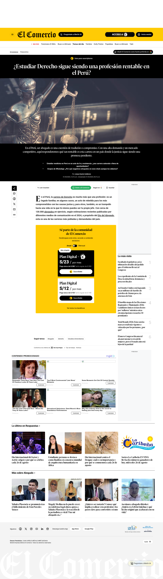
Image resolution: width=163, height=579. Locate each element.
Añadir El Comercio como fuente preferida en (133, 52)
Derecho (61, 339)
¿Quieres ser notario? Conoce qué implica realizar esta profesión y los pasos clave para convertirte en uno (101, 507)
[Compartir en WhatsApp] (14, 193)
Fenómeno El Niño (48, 44)
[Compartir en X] (14, 204)
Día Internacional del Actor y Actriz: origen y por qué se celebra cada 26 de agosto (28, 460)
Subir (146, 542)
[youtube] (36, 529)
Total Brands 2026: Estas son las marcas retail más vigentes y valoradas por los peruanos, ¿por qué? (131, 325)
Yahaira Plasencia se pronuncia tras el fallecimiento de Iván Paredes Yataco (28, 507)
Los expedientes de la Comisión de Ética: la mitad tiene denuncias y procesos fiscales (132, 279)
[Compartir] (14, 188)
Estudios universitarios (76, 339)
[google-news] (47, 529)
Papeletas (109, 44)
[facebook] (20, 529)
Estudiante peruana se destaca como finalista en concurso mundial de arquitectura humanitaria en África (65, 461)
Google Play (89, 529)
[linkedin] (42, 529)
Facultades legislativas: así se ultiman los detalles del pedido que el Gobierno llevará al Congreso (131, 265)
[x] (26, 529)
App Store (75, 529)
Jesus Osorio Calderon (83, 174)
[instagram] (31, 529)
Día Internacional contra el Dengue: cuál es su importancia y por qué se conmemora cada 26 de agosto (101, 461)
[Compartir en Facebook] (14, 198)
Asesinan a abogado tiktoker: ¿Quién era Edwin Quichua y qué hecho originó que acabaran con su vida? (138, 508)
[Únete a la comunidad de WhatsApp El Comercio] (81, 188)
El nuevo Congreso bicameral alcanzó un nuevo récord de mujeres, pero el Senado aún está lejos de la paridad (131, 340)
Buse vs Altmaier (64, 44)
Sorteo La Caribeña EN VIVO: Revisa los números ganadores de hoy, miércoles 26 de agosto (137, 460)
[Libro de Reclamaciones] (148, 529)
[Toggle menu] (12, 34)
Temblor (89, 44)
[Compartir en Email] (14, 209)
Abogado (51, 339)
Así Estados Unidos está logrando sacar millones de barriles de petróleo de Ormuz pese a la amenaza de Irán (131, 291)
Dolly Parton (98, 44)
